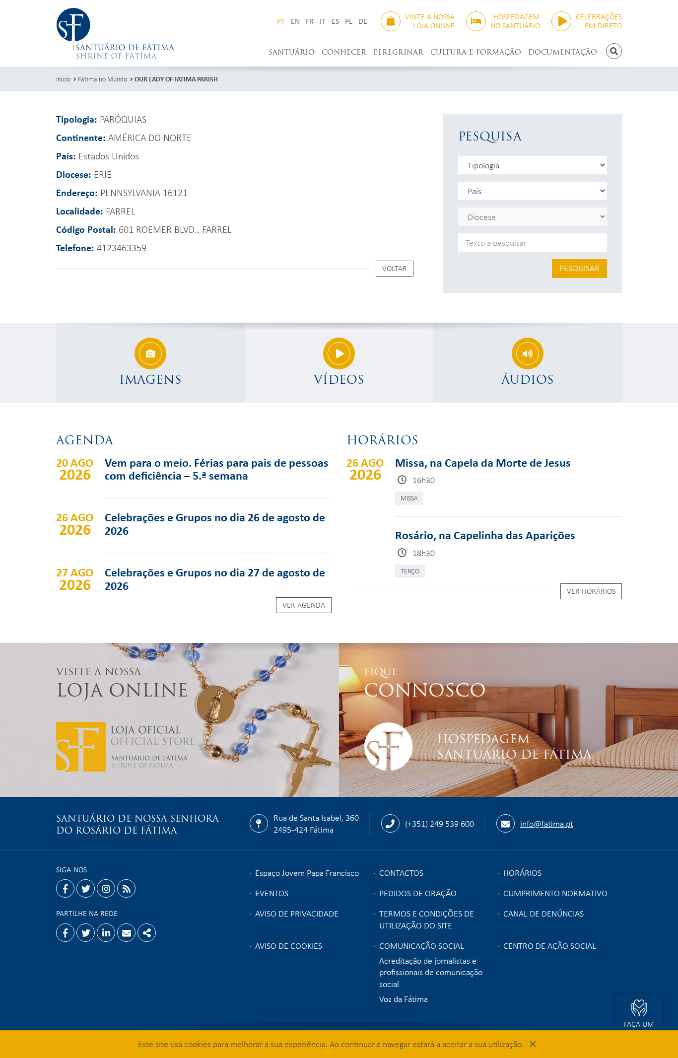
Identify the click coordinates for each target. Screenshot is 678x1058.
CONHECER (344, 52)
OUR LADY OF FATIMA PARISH (176, 78)
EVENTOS (271, 893)
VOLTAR (394, 268)
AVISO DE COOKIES (288, 945)
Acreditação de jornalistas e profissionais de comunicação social (430, 972)
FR (310, 21)
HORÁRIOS (522, 872)
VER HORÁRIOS (591, 590)
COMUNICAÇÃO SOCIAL (421, 945)
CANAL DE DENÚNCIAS (543, 913)
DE (362, 21)
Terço (410, 570)
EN (295, 21)
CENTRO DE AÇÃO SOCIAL (549, 945)
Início (63, 78)
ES (335, 21)
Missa (409, 497)
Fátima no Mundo (102, 78)
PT (281, 21)
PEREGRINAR (398, 52)
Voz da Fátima (403, 998)
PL (348, 21)
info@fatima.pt (546, 823)
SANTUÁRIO (292, 52)
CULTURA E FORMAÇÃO (475, 52)
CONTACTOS (401, 872)
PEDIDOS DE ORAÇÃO (418, 893)
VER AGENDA (303, 604)
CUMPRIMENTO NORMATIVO (555, 893)
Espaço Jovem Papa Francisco (307, 872)
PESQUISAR (579, 268)
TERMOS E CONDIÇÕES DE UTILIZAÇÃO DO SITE (426, 919)
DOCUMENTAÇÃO (562, 52)
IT (323, 21)
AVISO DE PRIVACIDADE (297, 913)
